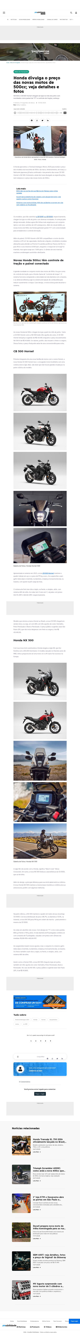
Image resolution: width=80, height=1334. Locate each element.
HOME (6, 19)
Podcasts (36, 1327)
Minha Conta (46, 1321)
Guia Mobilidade (22, 1321)
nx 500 (25, 1024)
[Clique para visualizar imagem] (40, 392)
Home (7, 62)
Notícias (22, 1327)
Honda (35, 1019)
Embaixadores (34, 1321)
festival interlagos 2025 (22, 1019)
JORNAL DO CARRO (52, 19)
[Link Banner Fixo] (40, 1002)
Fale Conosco (57, 1321)
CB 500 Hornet (48, 573)
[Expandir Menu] (4, 12)
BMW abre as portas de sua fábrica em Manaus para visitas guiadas (37, 192)
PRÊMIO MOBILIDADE (38, 19)
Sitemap (67, 1321)
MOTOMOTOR (64, 19)
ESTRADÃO (73, 19)
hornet (43, 1019)
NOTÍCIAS (14, 19)
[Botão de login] (76, 12)
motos (17, 1024)
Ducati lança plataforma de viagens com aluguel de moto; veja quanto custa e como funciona (38, 198)
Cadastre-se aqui (35, 1070)
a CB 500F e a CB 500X (44, 217)
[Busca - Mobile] (71, 12)
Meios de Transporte (15, 62)
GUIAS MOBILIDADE (24, 19)
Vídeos (48, 1327)
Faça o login (40, 1094)
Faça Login (74, 1321)
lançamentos (53, 1019)
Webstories (62, 1327)
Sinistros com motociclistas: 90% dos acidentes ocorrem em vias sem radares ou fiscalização (39, 204)
